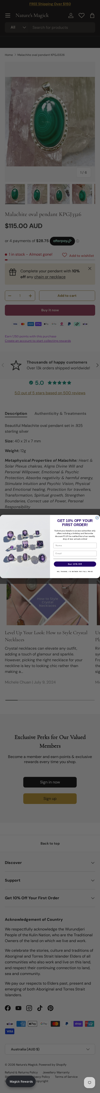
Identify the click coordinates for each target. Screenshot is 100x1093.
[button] (21, 1081)
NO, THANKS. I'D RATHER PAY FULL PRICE (75, 572)
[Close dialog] (97, 517)
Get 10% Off (75, 564)
